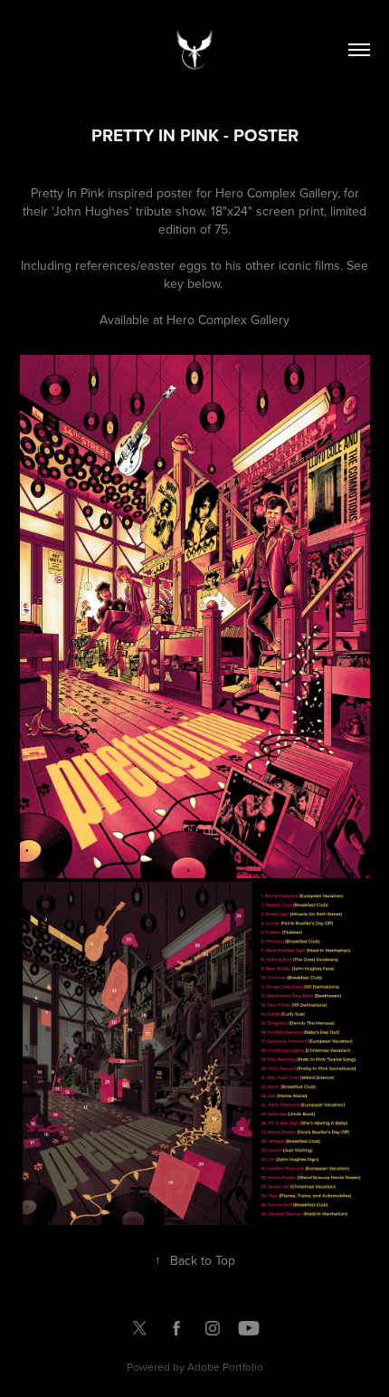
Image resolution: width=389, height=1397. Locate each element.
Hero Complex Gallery (227, 320)
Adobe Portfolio (225, 1366)
